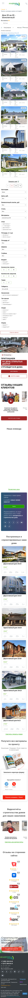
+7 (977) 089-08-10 (7, 963)
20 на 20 (17, 33)
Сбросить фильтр (14, 332)
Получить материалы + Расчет (14, 797)
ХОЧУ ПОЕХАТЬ (14, 371)
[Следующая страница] (20, 185)
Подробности (11, 949)
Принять (25, 993)
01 (12, 185)
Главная (3, 9)
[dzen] (10, 971)
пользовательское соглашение (13, 996)
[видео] (10, 401)
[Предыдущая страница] (8, 185)
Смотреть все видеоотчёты (14, 842)
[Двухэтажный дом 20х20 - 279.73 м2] (14, 43)
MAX (21, 982)
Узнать (14, 506)
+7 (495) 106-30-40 (7, 961)
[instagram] (17, 522)
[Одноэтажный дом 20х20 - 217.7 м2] (14, 91)
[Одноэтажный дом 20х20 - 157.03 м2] (14, 67)
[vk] (5, 522)
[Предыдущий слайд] (2, 395)
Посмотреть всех (14, 489)
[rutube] (22, 971)
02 (16, 185)
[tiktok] (9, 526)
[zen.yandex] (13, 522)
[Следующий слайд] (25, 395)
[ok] (9, 522)
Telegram (23, 979)
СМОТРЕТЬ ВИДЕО (15, 376)
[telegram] (5, 526)
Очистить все (4, 33)
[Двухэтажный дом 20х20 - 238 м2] (14, 163)
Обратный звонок (23, 984)
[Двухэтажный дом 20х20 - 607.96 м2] (14, 139)
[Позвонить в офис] (26, 4)
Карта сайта (3, 987)
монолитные (11, 33)
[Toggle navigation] (3, 3)
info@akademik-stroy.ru (5, 985)
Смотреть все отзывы (14, 418)
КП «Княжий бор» (7, 355)
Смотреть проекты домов (14, 734)
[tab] (10, 75)
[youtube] (21, 522)
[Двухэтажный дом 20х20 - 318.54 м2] (14, 115)
